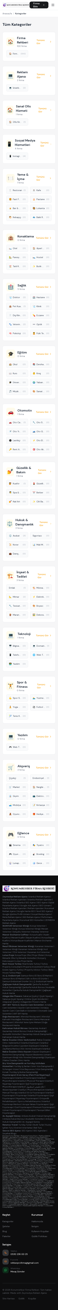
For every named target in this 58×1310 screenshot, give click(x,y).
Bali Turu (38, 1127)
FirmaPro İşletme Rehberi (23, 1156)
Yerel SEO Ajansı (44, 911)
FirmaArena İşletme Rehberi (12, 1181)
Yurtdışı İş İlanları (22, 1066)
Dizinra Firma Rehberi (16, 1171)
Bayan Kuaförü (33, 937)
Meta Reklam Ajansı (11, 917)
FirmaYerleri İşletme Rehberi (35, 1154)
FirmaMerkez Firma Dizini (12, 1151)
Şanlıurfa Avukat (40, 984)
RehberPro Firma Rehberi (41, 1150)
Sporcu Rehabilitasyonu (29, 1101)
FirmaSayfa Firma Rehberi (12, 1195)
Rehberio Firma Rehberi (30, 1201)
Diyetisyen (50, 1057)
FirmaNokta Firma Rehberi (43, 1182)
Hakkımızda (37, 1221)
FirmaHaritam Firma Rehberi (39, 1145)
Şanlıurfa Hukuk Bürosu (33, 987)
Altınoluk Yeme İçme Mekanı (28, 1022)
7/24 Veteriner (19, 952)
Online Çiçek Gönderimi (36, 999)
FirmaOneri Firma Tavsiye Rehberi (15, 1159)
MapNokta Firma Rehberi (37, 1190)
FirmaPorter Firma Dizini (35, 1168)
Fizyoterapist (8, 1095)
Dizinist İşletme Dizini (10, 1162)
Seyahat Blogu (9, 1133)
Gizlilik (21, 1298)
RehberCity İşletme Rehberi (18, 1164)
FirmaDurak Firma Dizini (11, 1184)
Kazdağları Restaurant (22, 1019)
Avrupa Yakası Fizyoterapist (35, 1104)
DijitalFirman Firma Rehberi (24, 1140)
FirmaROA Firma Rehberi (24, 1175)
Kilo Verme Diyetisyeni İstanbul (35, 1048)
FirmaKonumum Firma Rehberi (36, 1153)
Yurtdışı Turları (25, 1124)
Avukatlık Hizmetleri (11, 1034)
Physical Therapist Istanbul (40, 1081)
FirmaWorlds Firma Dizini (19, 1198)
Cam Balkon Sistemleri (26, 1010)
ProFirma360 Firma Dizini (12, 1206)
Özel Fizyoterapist (23, 1107)
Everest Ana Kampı (23, 1127)
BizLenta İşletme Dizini (45, 1176)
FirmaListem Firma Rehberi (33, 1195)
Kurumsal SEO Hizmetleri (32, 920)
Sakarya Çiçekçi (30, 996)
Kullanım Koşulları (40, 1231)
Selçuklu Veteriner (21, 931)
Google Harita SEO (26, 911)
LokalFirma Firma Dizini (32, 1187)
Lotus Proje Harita (23, 961)
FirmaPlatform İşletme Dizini (20, 1150)
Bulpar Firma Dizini (9, 1176)
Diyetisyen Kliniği (10, 1057)
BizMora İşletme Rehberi (43, 1185)
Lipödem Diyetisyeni (29, 1045)
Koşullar (32, 1298)
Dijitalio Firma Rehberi (10, 1178)
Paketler (6, 1236)
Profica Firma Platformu (38, 1137)
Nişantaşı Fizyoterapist (13, 1084)
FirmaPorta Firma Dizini (30, 1178)
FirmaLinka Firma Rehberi (34, 1181)
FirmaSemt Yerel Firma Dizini (13, 1154)
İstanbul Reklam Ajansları (14, 899)
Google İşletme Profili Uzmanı (16, 914)
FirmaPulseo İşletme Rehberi (40, 1167)
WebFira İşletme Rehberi (17, 1190)
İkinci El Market (45, 975)
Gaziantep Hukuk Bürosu (14, 1031)
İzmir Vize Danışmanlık (42, 1066)
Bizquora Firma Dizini (29, 1136)
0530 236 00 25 (19, 1254)
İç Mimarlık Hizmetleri (27, 958)
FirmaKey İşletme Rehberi (22, 1182)
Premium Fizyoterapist (43, 1107)
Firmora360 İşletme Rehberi (18, 1204)
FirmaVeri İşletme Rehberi (42, 1193)
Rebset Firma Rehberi (27, 1176)
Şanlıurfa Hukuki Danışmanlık (27, 990)
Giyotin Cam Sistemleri (29, 1007)
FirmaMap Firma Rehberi (20, 1142)
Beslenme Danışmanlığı (13, 1054)
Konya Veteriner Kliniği (29, 928)
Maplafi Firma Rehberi (30, 1144)
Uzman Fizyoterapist (12, 1110)
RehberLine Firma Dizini (11, 1192)
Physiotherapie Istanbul (13, 1086)
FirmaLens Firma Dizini (44, 1161)
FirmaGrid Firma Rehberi (29, 1162)
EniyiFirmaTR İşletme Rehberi (38, 1158)
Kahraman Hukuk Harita (13, 1037)
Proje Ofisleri (38, 955)
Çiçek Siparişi (46, 996)
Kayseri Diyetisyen (41, 1051)
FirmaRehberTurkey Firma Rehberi (15, 1199)
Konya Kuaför (36, 934)
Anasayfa (7, 13)
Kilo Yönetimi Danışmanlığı (31, 1057)
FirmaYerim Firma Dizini (23, 1185)
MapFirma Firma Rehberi (19, 1179)
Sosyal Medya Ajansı (41, 914)
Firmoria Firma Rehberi (17, 1158)
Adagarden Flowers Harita (33, 1002)
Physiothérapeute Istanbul (40, 1089)
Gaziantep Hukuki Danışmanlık (37, 1034)
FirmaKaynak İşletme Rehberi (34, 1151)
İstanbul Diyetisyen (30, 1043)
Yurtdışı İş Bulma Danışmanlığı (24, 1072)
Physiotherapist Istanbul (14, 1081)
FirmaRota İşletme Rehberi (32, 1184)
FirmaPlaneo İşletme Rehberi (36, 1171)
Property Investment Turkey (36, 967)
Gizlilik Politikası (39, 1236)
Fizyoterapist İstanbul (12, 1078)
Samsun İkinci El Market (13, 978)
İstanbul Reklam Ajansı (39, 896)
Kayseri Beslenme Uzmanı (38, 1054)
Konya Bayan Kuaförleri (22, 940)
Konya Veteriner (37, 926)
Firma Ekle (36, 5)
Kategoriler (7, 1221)
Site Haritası (8, 1298)
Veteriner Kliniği (9, 928)
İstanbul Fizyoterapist (38, 1095)
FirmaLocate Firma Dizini (11, 1173)
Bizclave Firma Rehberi (11, 1136)
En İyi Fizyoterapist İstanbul (40, 1092)
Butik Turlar (38, 1124)
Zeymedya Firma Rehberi (19, 1137)
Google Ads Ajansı (29, 905)
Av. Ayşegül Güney (31, 1122)
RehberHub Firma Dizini (11, 1165)
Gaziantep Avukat (37, 1028)
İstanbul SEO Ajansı (26, 902)
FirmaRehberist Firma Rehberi (13, 1168)
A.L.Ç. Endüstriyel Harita (41, 981)
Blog (4, 1231)
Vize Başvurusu (27, 1069)
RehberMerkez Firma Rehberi (13, 1153)
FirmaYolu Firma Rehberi (32, 1147)
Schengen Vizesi (10, 1069)
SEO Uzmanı (45, 905)
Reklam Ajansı (9, 902)
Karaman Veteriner (44, 946)
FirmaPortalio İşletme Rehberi (25, 1170)
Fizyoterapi (21, 1095)
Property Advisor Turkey (36, 969)
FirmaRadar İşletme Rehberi (23, 1196)
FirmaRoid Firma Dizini (23, 1193)
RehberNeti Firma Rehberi (12, 1187)
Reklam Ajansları (36, 908)
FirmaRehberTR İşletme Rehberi (41, 1198)
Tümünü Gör (41, 42)
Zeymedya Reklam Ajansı (34, 1293)
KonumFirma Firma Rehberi (25, 1189)
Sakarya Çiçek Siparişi (13, 999)
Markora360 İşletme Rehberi (33, 1206)
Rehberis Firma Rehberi (31, 1173)
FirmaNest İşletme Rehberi (32, 1165)
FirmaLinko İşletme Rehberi (32, 1192)
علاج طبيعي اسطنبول (35, 1086)
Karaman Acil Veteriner (39, 952)
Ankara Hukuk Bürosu (13, 1119)
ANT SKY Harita (20, 1013)
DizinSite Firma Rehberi (38, 1164)
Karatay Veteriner (40, 931)
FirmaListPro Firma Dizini (39, 1199)
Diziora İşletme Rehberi (16, 1203)
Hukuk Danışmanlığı (11, 987)
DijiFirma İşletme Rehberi (44, 1175)
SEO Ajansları (39, 1130)
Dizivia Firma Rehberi (35, 1203)
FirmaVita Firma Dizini (38, 1179)
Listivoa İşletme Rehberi (11, 1201)
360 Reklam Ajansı (31, 917)
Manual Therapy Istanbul (14, 1092)
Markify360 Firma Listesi (11, 1139)
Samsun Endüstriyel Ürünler (15, 981)
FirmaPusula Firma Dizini (12, 1147)
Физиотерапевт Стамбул (14, 1089)
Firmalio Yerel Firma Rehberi (33, 1139)
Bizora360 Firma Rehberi (39, 1204)
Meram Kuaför (18, 937)
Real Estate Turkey (31, 964)
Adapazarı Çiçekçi (11, 1002)
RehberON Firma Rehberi (24, 1161)
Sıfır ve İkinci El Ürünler (37, 978)
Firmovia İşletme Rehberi (19, 1145)
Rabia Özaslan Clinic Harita (16, 1060)
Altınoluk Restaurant (30, 1016)
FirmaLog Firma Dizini (37, 1159)
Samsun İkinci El (28, 975)
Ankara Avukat (28, 1116)
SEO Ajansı (42, 902)
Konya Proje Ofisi (23, 955)
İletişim (35, 1226)
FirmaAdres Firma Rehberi (25, 1148)
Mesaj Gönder (18, 1271)
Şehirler (6, 1226)
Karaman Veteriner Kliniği (31, 949)
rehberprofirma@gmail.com (25, 1262)
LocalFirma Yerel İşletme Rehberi (43, 1142)
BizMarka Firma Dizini (11, 1144)
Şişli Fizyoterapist (34, 1084)
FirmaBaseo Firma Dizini (19, 1167)
